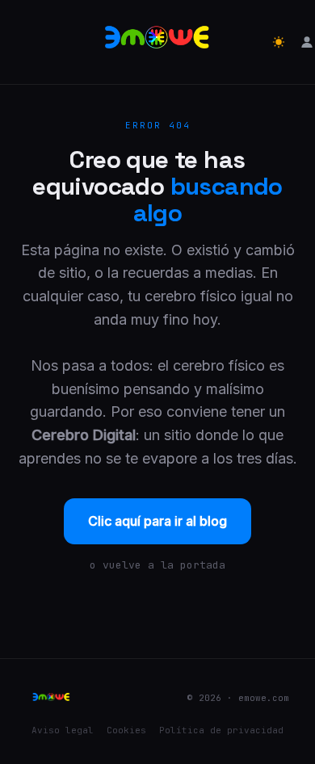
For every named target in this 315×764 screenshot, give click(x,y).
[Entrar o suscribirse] (307, 42)
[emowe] (157, 42)
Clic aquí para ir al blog (157, 521)
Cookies (126, 730)
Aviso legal (63, 730)
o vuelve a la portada (157, 565)
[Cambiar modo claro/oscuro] (278, 42)
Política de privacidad (221, 730)
